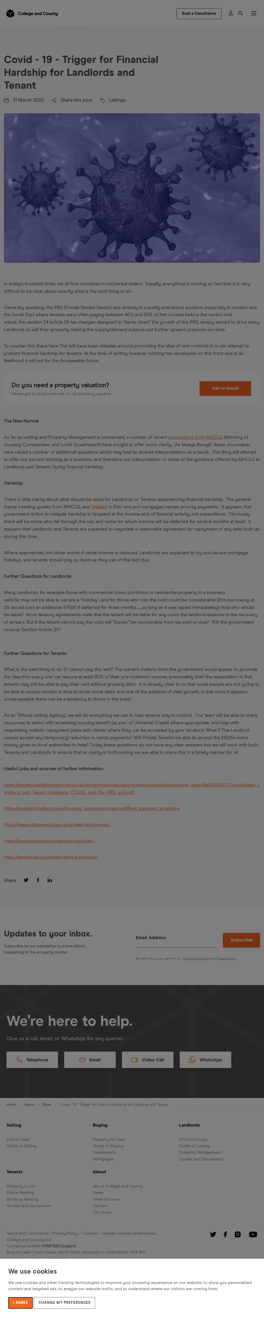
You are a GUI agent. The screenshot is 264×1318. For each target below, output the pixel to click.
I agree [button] (20, 1303)
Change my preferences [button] (64, 1303)
